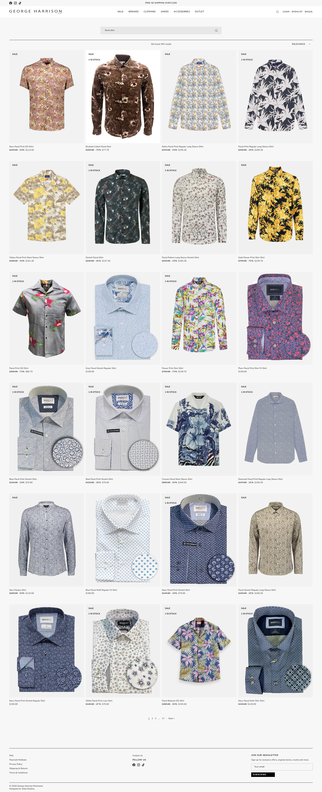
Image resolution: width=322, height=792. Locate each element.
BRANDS (133, 11)
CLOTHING (150, 11)
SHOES (165, 11)
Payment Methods (17, 759)
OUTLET (199, 11)
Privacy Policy (15, 764)
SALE (121, 11)
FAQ (11, 755)
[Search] (216, 30)
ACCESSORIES (182, 11)
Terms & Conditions (18, 772)
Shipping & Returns (18, 768)
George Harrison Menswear (30, 786)
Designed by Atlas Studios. (22, 788)
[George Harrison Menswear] (35, 12)
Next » (171, 718)
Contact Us (137, 755)
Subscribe (259, 774)
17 (163, 718)
